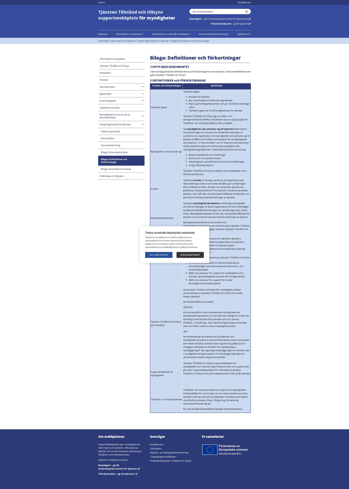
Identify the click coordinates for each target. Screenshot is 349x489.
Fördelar (104, 80)
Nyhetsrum (243, 34)
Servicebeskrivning (110, 145)
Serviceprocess (107, 86)
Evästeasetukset (190, 255)
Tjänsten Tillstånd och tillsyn (114, 65)
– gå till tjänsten (230, 23)
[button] (142, 87)
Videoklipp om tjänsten (112, 176)
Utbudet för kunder (110, 107)
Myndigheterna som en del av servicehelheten (115, 116)
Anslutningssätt (108, 100)
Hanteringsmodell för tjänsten (154, 40)
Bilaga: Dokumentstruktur (114, 152)
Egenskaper (106, 93)
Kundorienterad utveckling (213, 34)
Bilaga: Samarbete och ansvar (116, 169)
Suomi (101, 2)
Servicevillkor (108, 138)
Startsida (102, 34)
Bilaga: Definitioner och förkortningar (190, 40)
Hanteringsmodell (110, 131)
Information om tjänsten (129, 34)
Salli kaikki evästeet (158, 255)
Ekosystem (105, 72)
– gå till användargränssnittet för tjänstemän (220, 18)
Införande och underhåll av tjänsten (170, 34)
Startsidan (104, 40)
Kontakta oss (244, 2)
